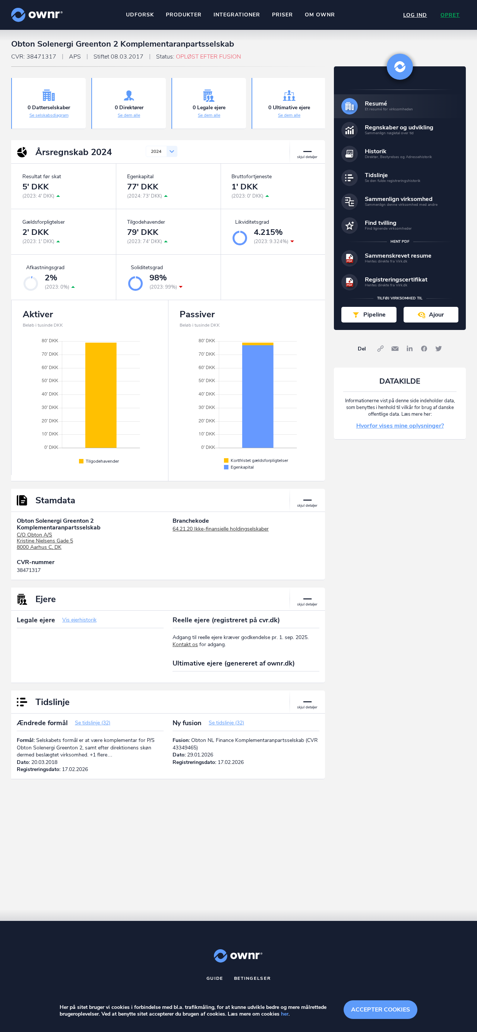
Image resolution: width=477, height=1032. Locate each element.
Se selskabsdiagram (49, 115)
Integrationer (237, 14)
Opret (450, 15)
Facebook (424, 348)
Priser (282, 14)
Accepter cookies (380, 1010)
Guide (215, 978)
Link (380, 348)
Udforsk (140, 14)
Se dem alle (129, 115)
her (284, 1013)
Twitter (438, 348)
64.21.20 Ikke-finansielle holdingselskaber (221, 528)
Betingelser (252, 978)
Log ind (415, 15)
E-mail (395, 348)
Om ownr (320, 14)
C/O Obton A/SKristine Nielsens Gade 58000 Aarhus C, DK (45, 541)
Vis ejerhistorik (79, 619)
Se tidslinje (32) (92, 722)
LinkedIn (409, 348)
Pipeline (374, 315)
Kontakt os (185, 644)
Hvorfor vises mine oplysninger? (400, 426)
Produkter (184, 14)
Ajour (436, 315)
